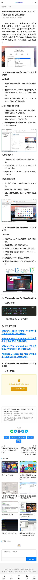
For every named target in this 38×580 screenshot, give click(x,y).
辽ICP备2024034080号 (16, 571)
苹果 (18, 441)
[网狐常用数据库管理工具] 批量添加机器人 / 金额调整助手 (28, 477)
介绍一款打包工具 (7, 514)
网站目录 (30, 569)
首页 (4, 577)
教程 (19, 577)
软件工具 (4, 7)
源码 (11, 577)
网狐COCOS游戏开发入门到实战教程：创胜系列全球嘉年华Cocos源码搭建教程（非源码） (28, 451)
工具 (26, 577)
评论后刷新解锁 (20, 388)
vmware (13, 437)
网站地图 (23, 569)
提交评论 (31, 559)
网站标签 (5, 571)
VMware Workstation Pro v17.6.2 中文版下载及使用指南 (10, 450)
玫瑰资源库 (19, 2)
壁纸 (34, 577)
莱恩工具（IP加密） (8, 475)
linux (6, 437)
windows (22, 437)
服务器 (30, 437)
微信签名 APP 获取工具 (9, 533)
